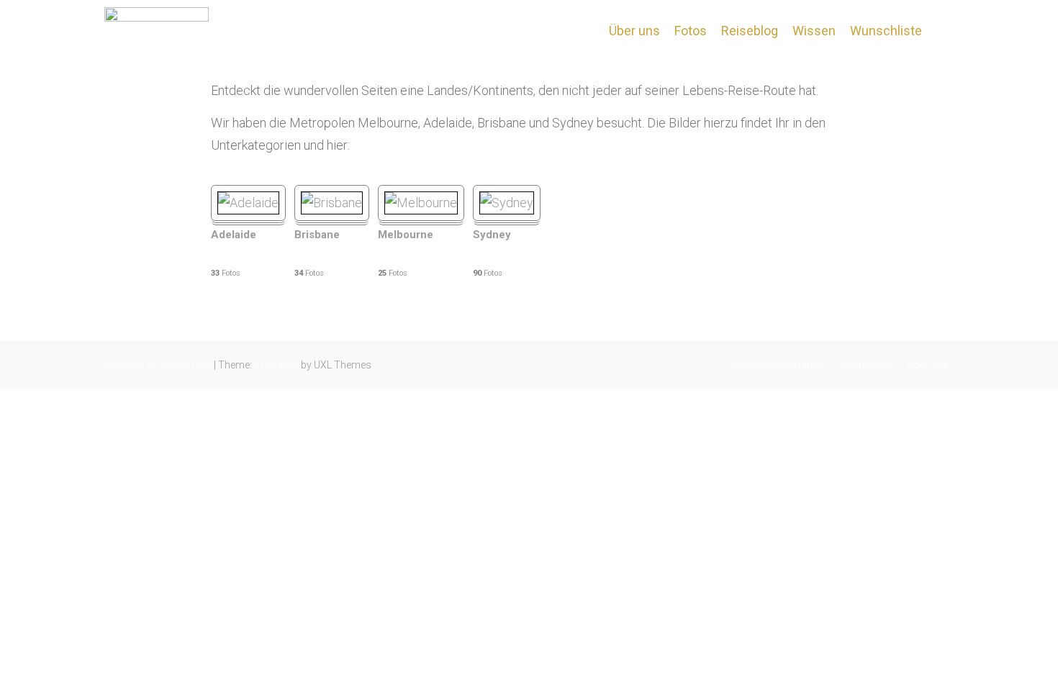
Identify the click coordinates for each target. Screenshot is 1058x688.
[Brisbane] (332, 201)
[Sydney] (506, 201)
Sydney (492, 234)
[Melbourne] (421, 201)
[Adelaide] (248, 201)
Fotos (690, 30)
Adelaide (233, 234)
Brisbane (317, 234)
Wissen (814, 30)
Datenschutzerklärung (778, 365)
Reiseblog (749, 30)
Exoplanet (276, 365)
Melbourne (405, 234)
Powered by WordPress (158, 365)
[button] (941, 30)
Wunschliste (886, 30)
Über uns (634, 30)
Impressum (867, 365)
